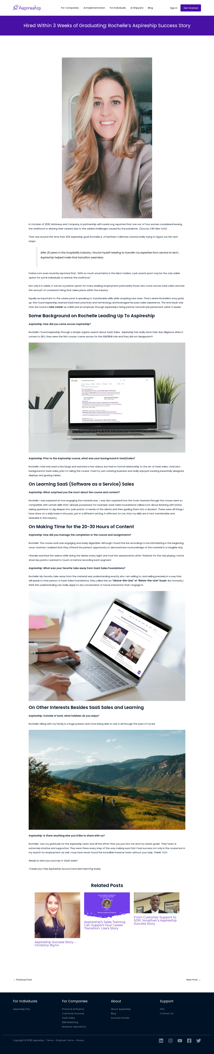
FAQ (162, 1009)
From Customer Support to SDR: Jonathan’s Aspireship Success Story (155, 920)
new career (56, 307)
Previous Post (22, 979)
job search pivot (143, 273)
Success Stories (120, 1017)
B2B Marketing (70, 1022)
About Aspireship (121, 1009)
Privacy (80, 1040)
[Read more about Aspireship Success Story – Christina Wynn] (57, 915)
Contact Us (166, 1013)
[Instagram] (170, 1040)
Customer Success (73, 1013)
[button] (173, 8)
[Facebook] (189, 1040)
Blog (113, 1013)
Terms (49, 1040)
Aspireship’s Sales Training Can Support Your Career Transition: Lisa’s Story (104, 925)
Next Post (193, 979)
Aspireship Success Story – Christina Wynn (55, 943)
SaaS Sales (68, 1017)
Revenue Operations (74, 1026)
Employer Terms (65, 1040)
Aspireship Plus (21, 1009)
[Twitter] (198, 1040)
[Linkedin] (161, 1040)
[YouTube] (179, 1040)
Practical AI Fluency (73, 1009)
